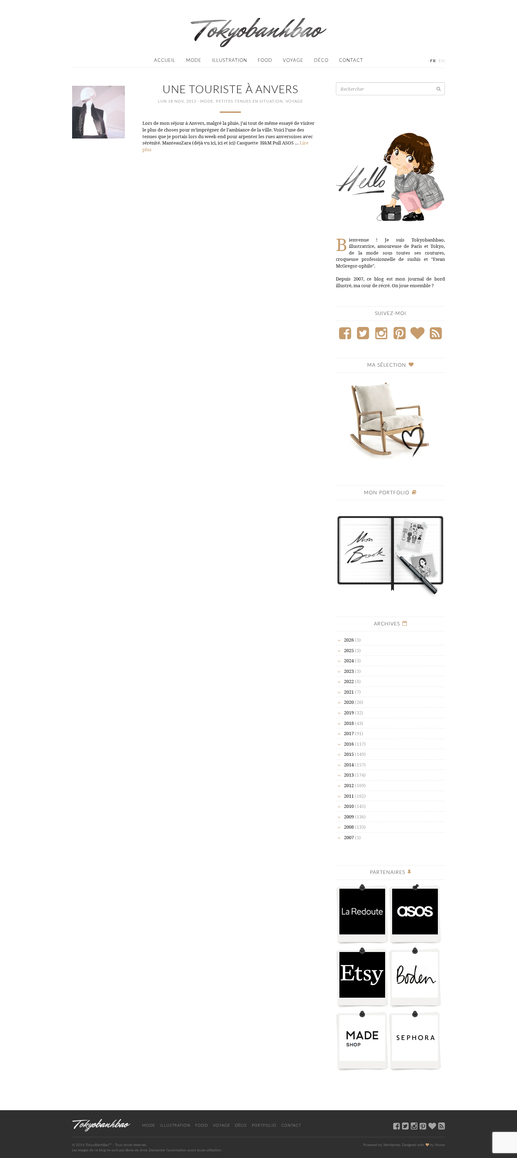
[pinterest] (423, 1125)
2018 (349, 723)
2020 (349, 702)
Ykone (440, 1145)
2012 (349, 785)
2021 (349, 692)
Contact (351, 60)
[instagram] (414, 1125)
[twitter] (405, 1125)
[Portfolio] (390, 552)
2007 (349, 837)
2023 (349, 671)
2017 (349, 733)
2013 (349, 775)
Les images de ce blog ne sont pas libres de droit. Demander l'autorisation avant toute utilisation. (147, 1150)
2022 (349, 681)
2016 (349, 744)
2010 (349, 806)
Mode (194, 60)
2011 (349, 796)
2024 (349, 660)
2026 (349, 640)
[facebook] (396, 1125)
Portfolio (264, 1125)
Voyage (293, 60)
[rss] (441, 1125)
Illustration (229, 60)
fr (433, 61)
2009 (349, 816)
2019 (349, 712)
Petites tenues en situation (249, 101)
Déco (321, 60)
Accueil (164, 60)
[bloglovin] (432, 1125)
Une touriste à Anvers (230, 89)
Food (265, 60)
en (442, 61)
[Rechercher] (438, 88)
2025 (349, 650)
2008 (349, 827)
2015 (349, 754)
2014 (349, 764)
